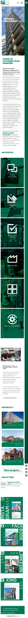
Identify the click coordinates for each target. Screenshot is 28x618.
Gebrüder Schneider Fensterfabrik (8, 134)
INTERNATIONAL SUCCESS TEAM (10, 367)
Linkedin (3, 484)
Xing (9, 484)
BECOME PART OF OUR (9, 365)
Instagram (11, 482)
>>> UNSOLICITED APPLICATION (10, 398)
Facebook (17, 482)
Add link (12, 172)
